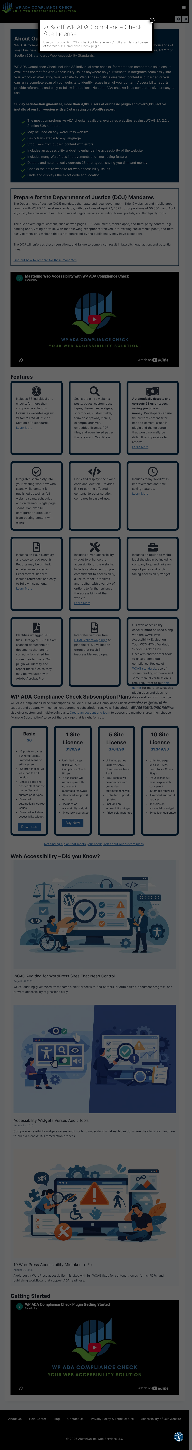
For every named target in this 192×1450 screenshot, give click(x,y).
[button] (178, 1439)
